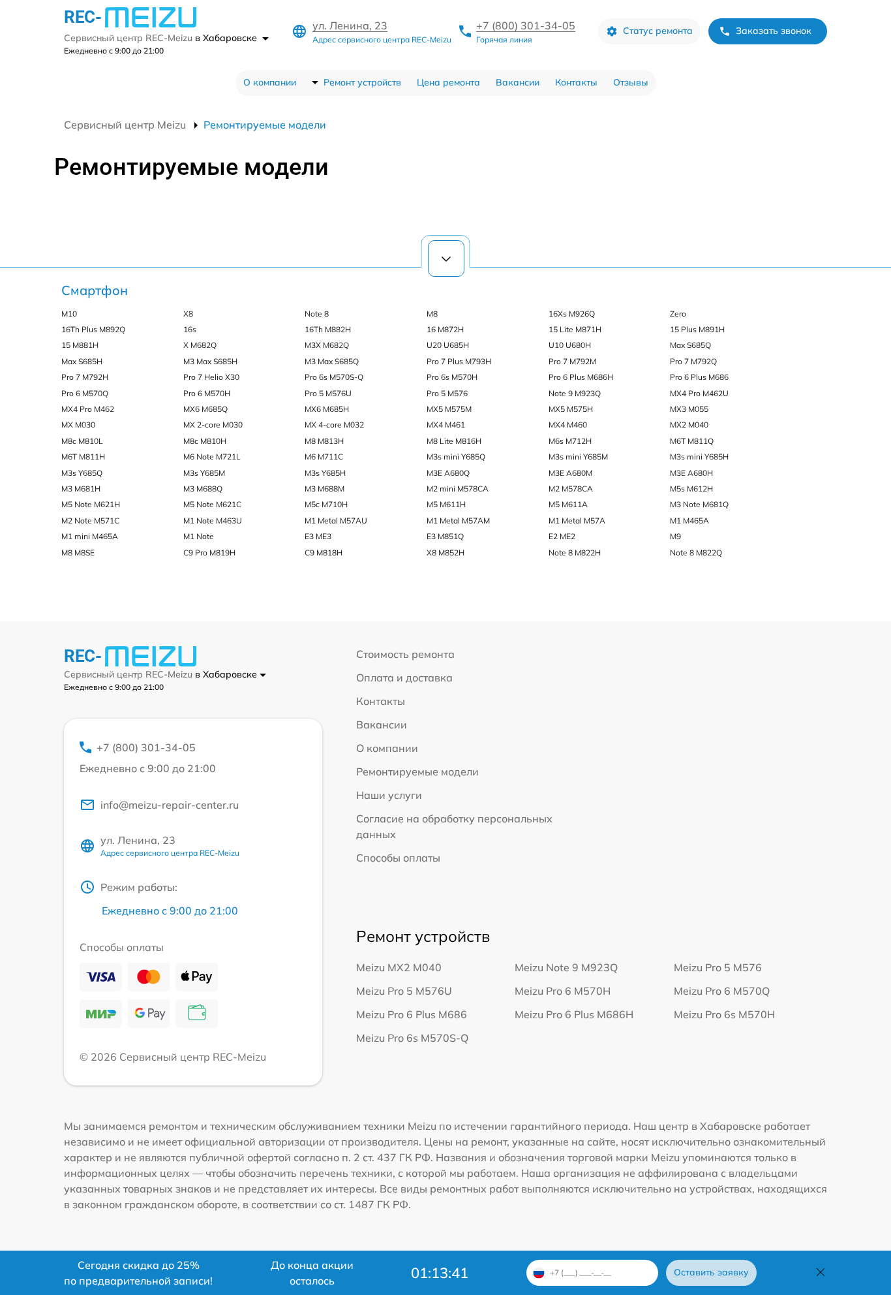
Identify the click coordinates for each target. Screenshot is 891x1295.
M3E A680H (691, 473)
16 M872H (445, 329)
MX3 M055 (689, 409)
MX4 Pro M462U (699, 393)
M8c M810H (204, 441)
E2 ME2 (562, 536)
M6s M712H (570, 441)
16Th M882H (328, 329)
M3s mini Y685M (578, 456)
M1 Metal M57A (577, 520)
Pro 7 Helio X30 (211, 377)
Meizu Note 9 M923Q (566, 967)
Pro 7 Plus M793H (459, 361)
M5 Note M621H (90, 504)
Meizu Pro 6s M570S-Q (412, 1037)
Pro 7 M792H (84, 377)
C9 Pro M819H (209, 552)
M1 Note (198, 536)
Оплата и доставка (404, 677)
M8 (432, 314)
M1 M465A (689, 520)
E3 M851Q (445, 536)
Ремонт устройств (362, 82)
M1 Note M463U (212, 520)
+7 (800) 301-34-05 (525, 25)
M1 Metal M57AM (458, 520)
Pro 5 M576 (447, 393)
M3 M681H (80, 488)
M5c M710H (326, 504)
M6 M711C (324, 456)
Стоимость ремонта (405, 654)
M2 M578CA (571, 488)
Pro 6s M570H (452, 377)
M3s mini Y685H (699, 456)
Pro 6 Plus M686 (699, 377)
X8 (188, 314)
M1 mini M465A (89, 536)
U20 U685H (448, 345)
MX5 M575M (449, 409)
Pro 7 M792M (572, 361)
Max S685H (81, 361)
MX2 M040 (689, 424)
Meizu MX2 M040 (399, 967)
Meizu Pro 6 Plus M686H (574, 1014)
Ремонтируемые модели (417, 771)
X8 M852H (445, 552)
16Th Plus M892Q (93, 329)
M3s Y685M (204, 473)
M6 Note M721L (212, 456)
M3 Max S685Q (332, 361)
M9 (675, 536)
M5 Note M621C (212, 504)
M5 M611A (568, 504)
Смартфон (94, 290)
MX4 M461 (446, 424)
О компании (269, 82)
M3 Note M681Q (699, 504)
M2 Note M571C (90, 520)
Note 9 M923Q (575, 393)
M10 (69, 314)
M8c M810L (82, 441)
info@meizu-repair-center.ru (169, 804)
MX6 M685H (327, 409)
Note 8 (317, 314)
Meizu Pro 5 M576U (404, 990)
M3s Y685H (325, 473)
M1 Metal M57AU (336, 520)
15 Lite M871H (575, 329)
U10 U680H (570, 345)
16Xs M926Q (572, 314)
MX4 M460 (568, 424)
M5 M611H (446, 504)
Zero (678, 314)
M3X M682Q (327, 345)
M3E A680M (570, 473)
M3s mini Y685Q (456, 456)
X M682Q (200, 345)
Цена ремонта (448, 82)
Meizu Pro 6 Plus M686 (411, 1014)
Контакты (576, 82)
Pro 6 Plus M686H (581, 377)
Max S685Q (690, 345)
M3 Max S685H (210, 361)
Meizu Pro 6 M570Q (722, 990)
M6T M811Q (692, 441)
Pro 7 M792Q (693, 361)
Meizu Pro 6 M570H (563, 990)
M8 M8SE (78, 552)
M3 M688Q (202, 488)
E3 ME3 (318, 536)
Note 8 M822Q (696, 552)
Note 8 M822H (575, 552)
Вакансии (517, 82)
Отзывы (630, 82)
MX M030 (78, 424)
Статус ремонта (658, 31)
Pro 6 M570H (206, 393)
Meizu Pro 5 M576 (718, 967)
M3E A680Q (448, 473)
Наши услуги (389, 795)
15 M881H (79, 345)
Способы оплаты (398, 857)
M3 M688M (324, 488)
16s (189, 329)
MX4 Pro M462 (87, 409)
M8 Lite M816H (454, 441)
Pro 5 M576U (328, 393)
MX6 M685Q (205, 409)
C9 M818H (323, 552)
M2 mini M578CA (458, 488)
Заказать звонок (773, 31)
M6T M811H (83, 456)
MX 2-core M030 (213, 424)
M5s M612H (691, 488)
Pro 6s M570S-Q (334, 377)
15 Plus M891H (697, 329)
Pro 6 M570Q (84, 393)
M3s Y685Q (81, 473)
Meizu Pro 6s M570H (724, 1014)
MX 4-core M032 (334, 424)
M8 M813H (324, 441)
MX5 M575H (571, 409)
